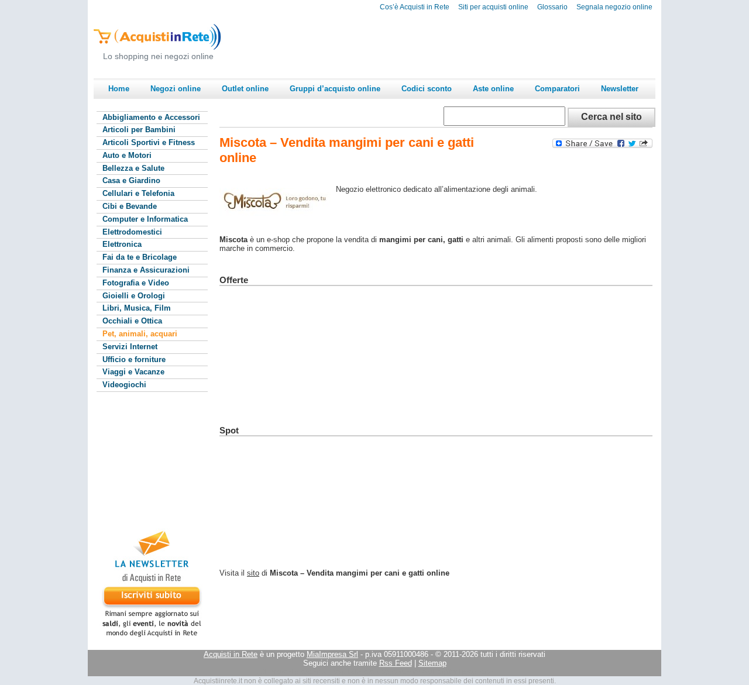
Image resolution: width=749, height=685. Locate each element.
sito (253, 573)
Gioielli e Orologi (133, 295)
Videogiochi (124, 384)
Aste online (493, 88)
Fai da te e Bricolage (139, 257)
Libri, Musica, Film (136, 308)
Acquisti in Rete (230, 654)
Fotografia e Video (135, 282)
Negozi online (175, 88)
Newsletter (619, 88)
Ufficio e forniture (134, 359)
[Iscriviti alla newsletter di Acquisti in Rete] (146, 636)
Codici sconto (426, 88)
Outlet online (245, 88)
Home (118, 88)
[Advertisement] (442, 44)
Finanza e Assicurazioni (146, 270)
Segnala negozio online (614, 7)
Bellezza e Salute (133, 168)
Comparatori (557, 88)
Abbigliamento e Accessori (151, 117)
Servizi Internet (129, 346)
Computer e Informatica (145, 219)
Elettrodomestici (132, 232)
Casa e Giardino (131, 180)
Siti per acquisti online (493, 7)
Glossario (552, 7)
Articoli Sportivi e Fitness (148, 142)
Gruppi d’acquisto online (335, 88)
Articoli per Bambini (139, 129)
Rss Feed (395, 663)
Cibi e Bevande (129, 206)
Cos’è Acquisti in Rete (414, 7)
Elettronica (122, 244)
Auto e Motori (127, 155)
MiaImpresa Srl (332, 654)
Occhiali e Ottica (132, 320)
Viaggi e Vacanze (133, 371)
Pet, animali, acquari (139, 333)
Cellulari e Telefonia (138, 193)
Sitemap (432, 663)
